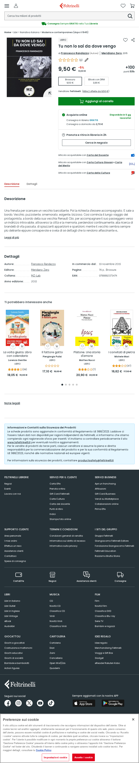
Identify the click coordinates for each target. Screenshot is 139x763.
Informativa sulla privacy (63, 545)
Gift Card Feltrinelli (60, 493)
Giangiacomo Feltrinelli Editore (112, 540)
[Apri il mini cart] (132, 6)
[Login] (16, 6)
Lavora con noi (12, 493)
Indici (53, 514)
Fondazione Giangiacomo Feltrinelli (114, 545)
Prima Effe (100, 509)
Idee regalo (101, 642)
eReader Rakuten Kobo (107, 663)
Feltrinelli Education (105, 550)
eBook (7, 621)
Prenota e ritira (57, 488)
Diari (52, 647)
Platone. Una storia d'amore (86, 354)
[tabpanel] (29, 67)
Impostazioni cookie (55, 757)
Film (97, 600)
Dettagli (32, 184)
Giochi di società (13, 658)
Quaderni (55, 668)
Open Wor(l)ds (58, 663)
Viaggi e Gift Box (104, 652)
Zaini (52, 652)
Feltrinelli (75, 91)
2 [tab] (66, 385)
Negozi (8, 483)
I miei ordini (10, 540)
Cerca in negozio (96, 142)
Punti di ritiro (56, 509)
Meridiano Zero (112, 53)
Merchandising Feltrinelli (108, 647)
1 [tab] (29, 94)
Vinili (52, 616)
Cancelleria (56, 658)
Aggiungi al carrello (99, 101)
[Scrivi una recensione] (86, 60)
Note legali (12, 403)
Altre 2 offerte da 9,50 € (95, 91)
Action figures (12, 668)
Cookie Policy (43, 750)
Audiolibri (9, 626)
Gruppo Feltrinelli (104, 535)
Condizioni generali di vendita (66, 535)
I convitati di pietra (121, 352)
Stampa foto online (60, 519)
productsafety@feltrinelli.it (96, 460)
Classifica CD (57, 611)
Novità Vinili (56, 621)
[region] (69, 738)
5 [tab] (76, 385)
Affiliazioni (100, 488)
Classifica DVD (103, 611)
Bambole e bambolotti (16, 663)
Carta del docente (60, 503)
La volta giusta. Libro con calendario (17, 354)
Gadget (99, 658)
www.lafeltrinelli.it (19, 442)
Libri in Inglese (12, 611)
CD (51, 600)
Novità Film (101, 605)
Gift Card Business (105, 493)
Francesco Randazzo (75, 53)
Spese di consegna (15, 561)
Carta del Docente (98, 155)
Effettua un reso (12, 545)
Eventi (7, 488)
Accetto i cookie (83, 757)
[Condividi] (133, 40)
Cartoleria (55, 642)
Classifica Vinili (58, 626)
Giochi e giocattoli (14, 642)
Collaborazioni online (106, 503)
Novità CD (55, 605)
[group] (69, 24)
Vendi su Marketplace (107, 498)
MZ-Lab (36, 275)
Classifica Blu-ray (105, 616)
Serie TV (99, 621)
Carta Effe (55, 483)
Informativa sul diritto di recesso (67, 540)
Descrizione (11, 184)
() (81, 59)
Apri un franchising (105, 483)
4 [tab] (73, 385)
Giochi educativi (13, 652)
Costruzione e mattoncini (18, 647)
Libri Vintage (11, 616)
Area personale (12, 535)
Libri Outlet (9, 605)
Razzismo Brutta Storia (107, 556)
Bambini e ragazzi (105, 626)
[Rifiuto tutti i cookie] (133, 719)
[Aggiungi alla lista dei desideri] (125, 40)
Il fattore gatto (52, 352)
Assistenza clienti (13, 550)
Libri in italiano (12, 600)
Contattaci (10, 556)
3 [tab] (69, 385)
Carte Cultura (57, 498)
